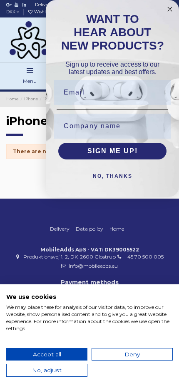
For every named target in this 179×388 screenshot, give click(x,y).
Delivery (44, 4)
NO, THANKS (112, 176)
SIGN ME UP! (112, 150)
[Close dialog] (170, 9)
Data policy (89, 229)
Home (116, 229)
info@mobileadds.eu (93, 266)
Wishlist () (45, 12)
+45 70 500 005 (144, 257)
